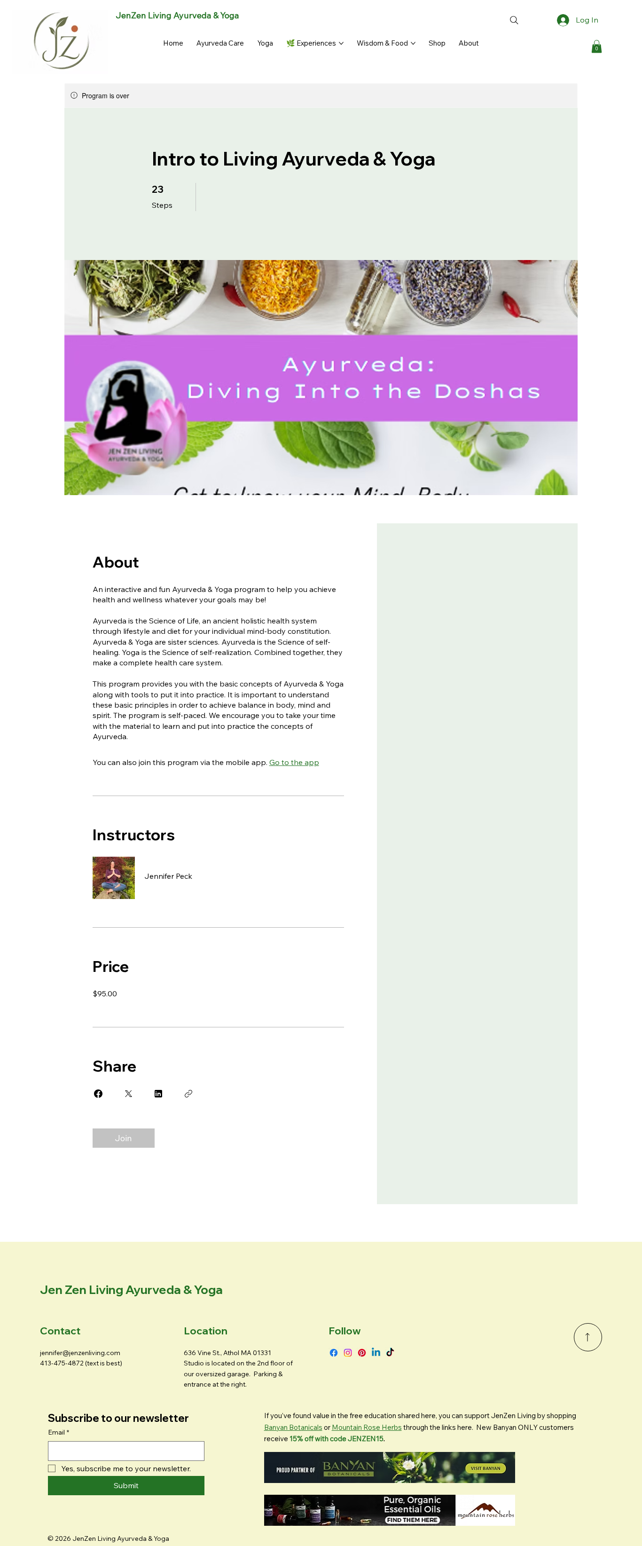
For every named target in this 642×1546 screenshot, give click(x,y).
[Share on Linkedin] (158, 1093)
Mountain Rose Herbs (367, 1427)
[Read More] (588, 1337)
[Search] (514, 20)
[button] (596, 46)
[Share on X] (128, 1093)
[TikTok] (390, 1353)
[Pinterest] (362, 1353)
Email (58, 1432)
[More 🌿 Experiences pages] (341, 43)
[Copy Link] (188, 1093)
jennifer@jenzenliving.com (80, 1353)
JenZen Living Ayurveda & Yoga (177, 15)
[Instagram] (348, 1353)
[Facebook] (334, 1353)
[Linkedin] (376, 1353)
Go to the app (294, 762)
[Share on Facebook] (98, 1093)
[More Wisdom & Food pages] (413, 43)
